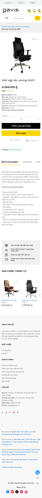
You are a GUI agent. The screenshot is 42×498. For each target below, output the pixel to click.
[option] (11, 294)
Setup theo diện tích (18, 454)
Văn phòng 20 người (22, 452)
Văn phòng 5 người (28, 449)
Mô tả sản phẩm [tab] (10, 162)
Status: (4, 91)
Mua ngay (21, 133)
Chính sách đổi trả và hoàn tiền (13, 372)
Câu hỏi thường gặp (9, 378)
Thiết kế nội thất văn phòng (12, 467)
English (32, 2)
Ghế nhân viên (19, 439)
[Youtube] (14, 412)
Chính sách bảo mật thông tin (12, 368)
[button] (31, 140)
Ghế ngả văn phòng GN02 (9, 301)
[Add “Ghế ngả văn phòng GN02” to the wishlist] (16, 296)
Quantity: (5, 116)
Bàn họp (28, 434)
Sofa (3, 462)
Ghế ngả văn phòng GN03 (29, 301)
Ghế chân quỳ (31, 439)
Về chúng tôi (6, 350)
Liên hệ (4, 353)
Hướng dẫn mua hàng (9, 375)
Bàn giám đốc (18, 434)
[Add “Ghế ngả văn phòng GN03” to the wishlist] (36, 296)
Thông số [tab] (27, 162)
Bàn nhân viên (18, 432)
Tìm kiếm (37, 18)
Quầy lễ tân (33, 460)
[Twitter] (6, 412)
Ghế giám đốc (7, 444)
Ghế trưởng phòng (31, 442)
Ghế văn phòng (15, 150)
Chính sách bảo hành (9, 365)
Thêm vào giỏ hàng (21, 126)
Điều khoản (6, 381)
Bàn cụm (28, 432)
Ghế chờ (10, 462)
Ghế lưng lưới (18, 442)
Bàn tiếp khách (22, 460)
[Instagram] (18, 412)
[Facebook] (2, 412)
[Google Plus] (10, 412)
